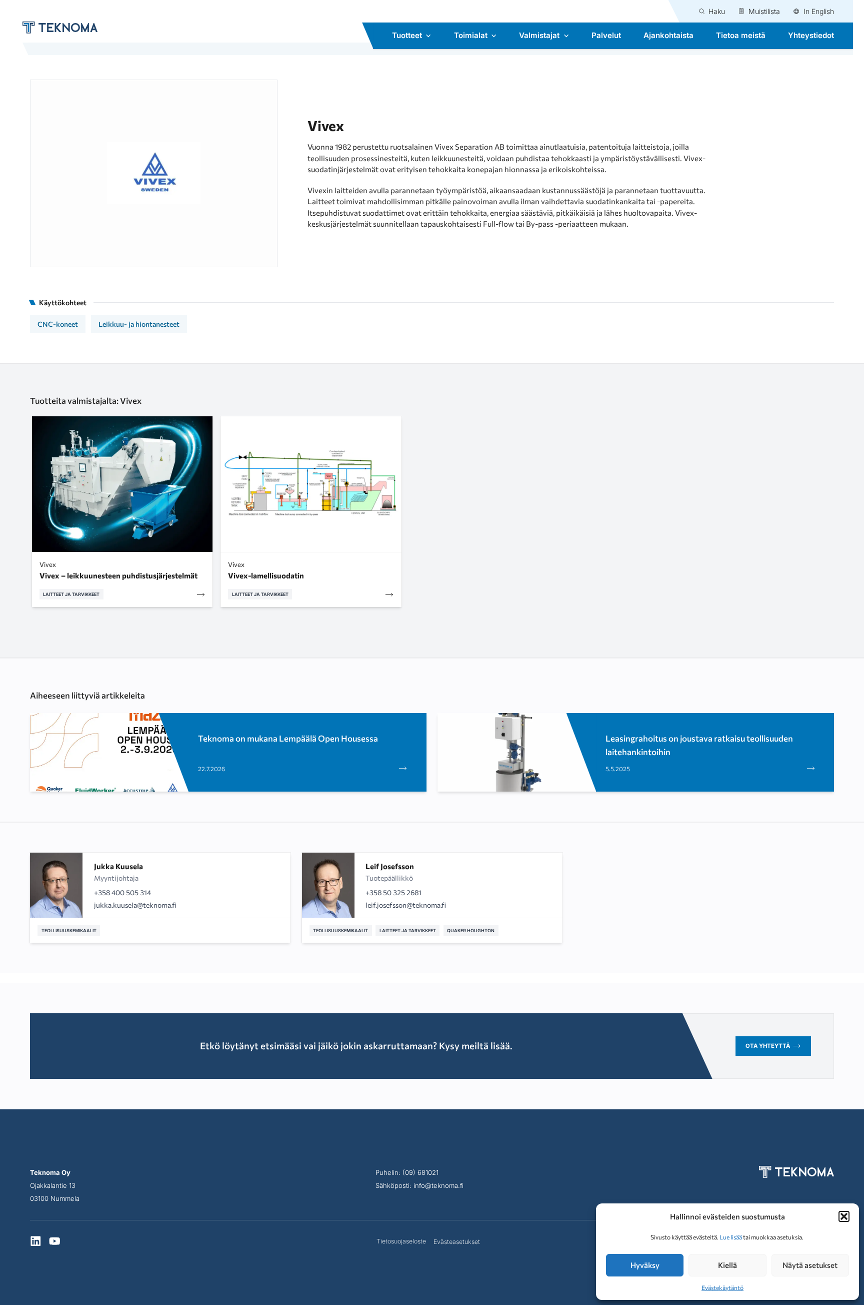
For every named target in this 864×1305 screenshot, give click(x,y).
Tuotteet (407, 35)
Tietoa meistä (741, 35)
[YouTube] (54, 1242)
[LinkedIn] (36, 1242)
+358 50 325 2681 (394, 892)
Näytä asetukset (810, 1264)
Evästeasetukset (457, 1241)
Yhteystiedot (811, 35)
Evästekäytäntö (723, 1287)
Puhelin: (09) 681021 (407, 1172)
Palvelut (606, 35)
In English (819, 11)
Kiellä (727, 1264)
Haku (716, 11)
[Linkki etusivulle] (55, 28)
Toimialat (471, 35)
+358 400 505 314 (122, 892)
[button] (844, 1216)
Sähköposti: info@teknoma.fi (420, 1185)
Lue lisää (731, 1236)
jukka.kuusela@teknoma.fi (135, 905)
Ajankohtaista (669, 35)
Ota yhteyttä (768, 1045)
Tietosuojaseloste (401, 1241)
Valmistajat (539, 35)
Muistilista (764, 11)
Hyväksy (645, 1264)
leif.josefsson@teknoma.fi (406, 905)
